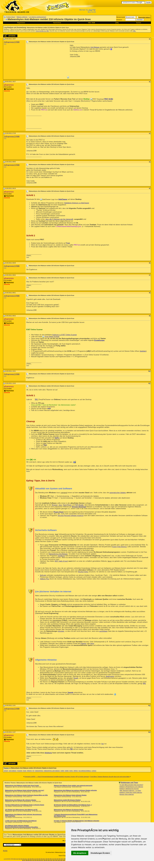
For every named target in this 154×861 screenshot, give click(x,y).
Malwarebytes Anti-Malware (58, 554)
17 (27, 859)
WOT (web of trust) (61, 561)
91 (32, 860)
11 (16, 859)
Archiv (5, 851)
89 (28, 860)
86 (23, 860)
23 (37, 859)
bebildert (143, 351)
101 (51, 860)
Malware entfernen (22, 17)
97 (43, 860)
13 (19, 859)
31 (52, 859)
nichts (71, 770)
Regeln (76, 678)
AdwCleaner (62, 199)
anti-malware (12, 770)
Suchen (138, 22)
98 (44, 860)
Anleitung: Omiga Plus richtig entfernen (130, 792)
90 (30, 860)
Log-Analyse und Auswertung (37, 17)
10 (14, 859)
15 (23, 859)
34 (57, 859)
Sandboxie (61, 556)
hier (102, 744)
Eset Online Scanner (52, 336)
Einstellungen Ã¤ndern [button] (100, 853)
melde (62, 770)
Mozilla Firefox (83, 572)
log (33, 770)
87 (25, 860)
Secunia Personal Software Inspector (70, 515)
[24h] (117, 22)
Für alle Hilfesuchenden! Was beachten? (131, 785)
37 (63, 859)
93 (35, 860)
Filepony (83, 643)
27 (45, 859)
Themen (6, 768)
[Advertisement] (46, 61)
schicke (94, 770)
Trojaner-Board (10, 17)
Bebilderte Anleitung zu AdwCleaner (76, 203)
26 (43, 859)
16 (25, 859)
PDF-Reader (79, 505)
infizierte (29, 770)
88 (26, 860)
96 (41, 860)
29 (48, 859)
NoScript (43, 575)
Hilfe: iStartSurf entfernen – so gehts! (130, 790)
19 (30, 859)
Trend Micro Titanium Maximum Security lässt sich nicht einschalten (110, 776)
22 (36, 859)
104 (59, 860)
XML (134, 31)
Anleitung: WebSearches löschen (129, 788)
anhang (6, 770)
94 (37, 860)
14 (21, 859)
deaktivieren (110, 676)
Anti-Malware (94, 47)
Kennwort (119, 19)
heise (92, 643)
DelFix (57, 438)
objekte (76, 770)
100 (49, 860)
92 (34, 860)
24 (39, 859)
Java (60, 505)
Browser (55, 505)
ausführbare (103, 631)
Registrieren (21, 22)
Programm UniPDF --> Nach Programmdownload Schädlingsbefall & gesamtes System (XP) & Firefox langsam (56, 776)
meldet (67, 770)
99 (46, 860)
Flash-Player (67, 505)
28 (46, 859)
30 (50, 859)
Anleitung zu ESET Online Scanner (64, 335)
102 (54, 860)
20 (32, 859)
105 (61, 860)
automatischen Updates (117, 493)
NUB (93, 22)
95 (39, 860)
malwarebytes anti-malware (52, 770)
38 (64, 859)
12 (18, 859)
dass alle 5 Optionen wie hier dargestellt (59, 219)
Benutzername (120, 17)
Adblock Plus (44, 579)
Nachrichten (57, 22)
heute (24, 770)
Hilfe (89, 22)
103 (56, 860)
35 (59, 859)
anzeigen (61, 631)
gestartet (19, 770)
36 (61, 859)
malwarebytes (39, 770)
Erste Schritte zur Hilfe (42, 31)
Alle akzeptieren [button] (79, 853)
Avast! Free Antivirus (119, 547)
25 (41, 859)
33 (55, 859)
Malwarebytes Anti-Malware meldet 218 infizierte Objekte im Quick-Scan (48, 27)
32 (54, 859)
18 (28, 859)
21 (34, 859)
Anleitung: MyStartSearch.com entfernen (131, 786)
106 (64, 860)
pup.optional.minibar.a (84, 770)
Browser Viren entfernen (127, 794)
